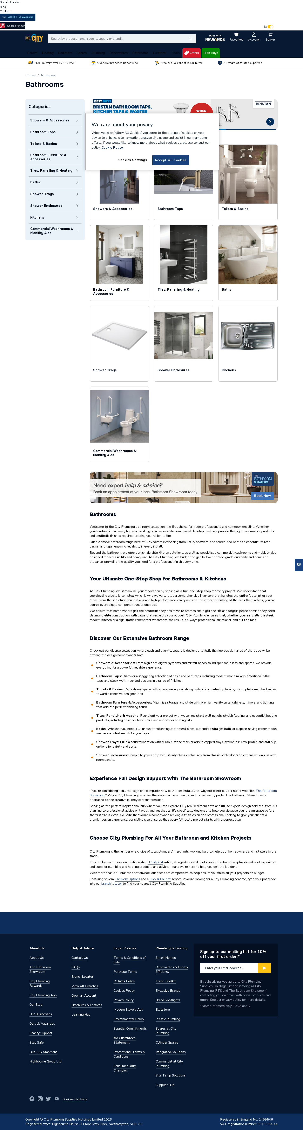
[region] (152, 141)
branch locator (111, 883)
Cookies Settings (132, 160)
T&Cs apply (241, 1006)
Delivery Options (127, 879)
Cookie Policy (112, 147)
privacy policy (231, 999)
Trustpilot (155, 862)
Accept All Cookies (171, 160)
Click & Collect (160, 879)
